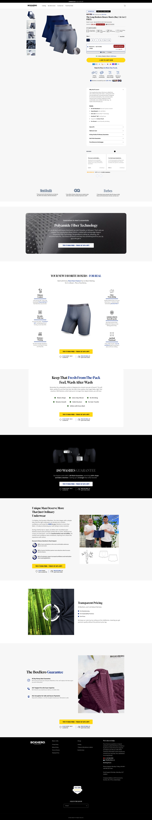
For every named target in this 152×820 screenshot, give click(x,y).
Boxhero (73, 817)
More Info (55, 741)
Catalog (79, 744)
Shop (79, 741)
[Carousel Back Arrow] (31, 13)
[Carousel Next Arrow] (31, 52)
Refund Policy (55, 747)
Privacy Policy (55, 744)
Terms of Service (56, 750)
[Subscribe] (86, 806)
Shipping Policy (55, 753)
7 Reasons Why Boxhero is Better (85, 747)
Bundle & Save (81, 750)
